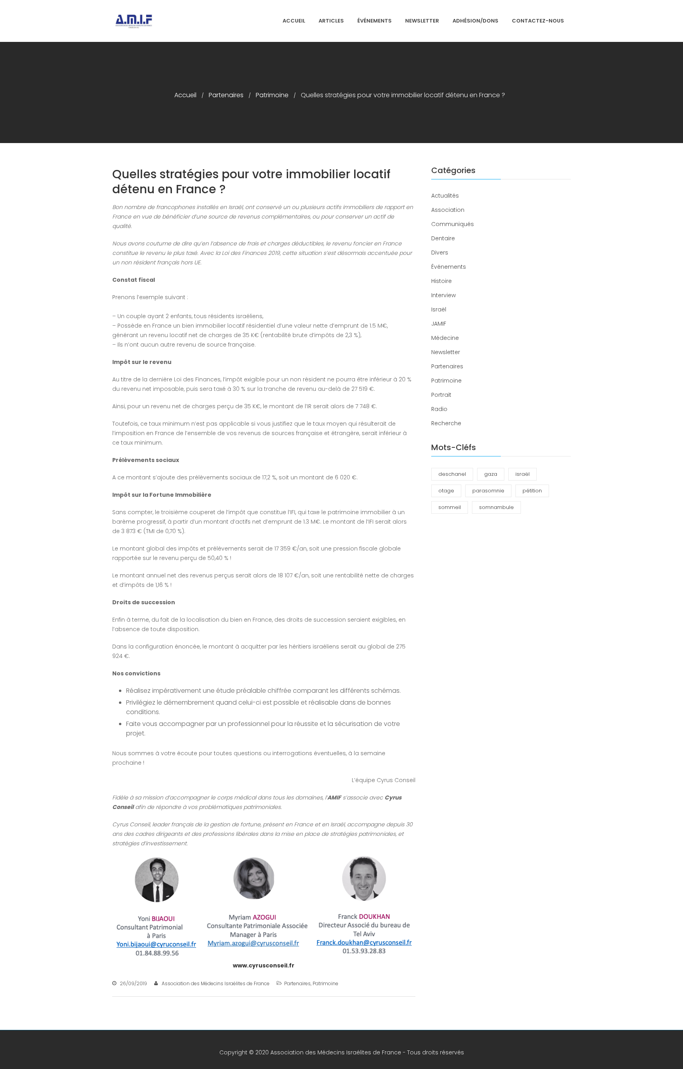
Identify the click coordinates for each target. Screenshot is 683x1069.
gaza (490, 474)
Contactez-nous (538, 21)
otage (446, 490)
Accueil (294, 21)
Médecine (445, 338)
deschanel (452, 474)
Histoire (441, 281)
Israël (438, 309)
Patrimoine (272, 95)
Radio (439, 409)
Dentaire (443, 238)
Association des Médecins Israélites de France (216, 983)
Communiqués (452, 224)
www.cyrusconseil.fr (263, 965)
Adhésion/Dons (475, 21)
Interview (443, 295)
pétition (532, 490)
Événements (374, 21)
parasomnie (488, 490)
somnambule (496, 507)
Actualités (445, 196)
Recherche (446, 423)
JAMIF (438, 324)
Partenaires (226, 95)
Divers (439, 252)
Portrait (441, 395)
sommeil (449, 507)
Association (447, 210)
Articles (331, 21)
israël (522, 474)
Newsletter (422, 21)
